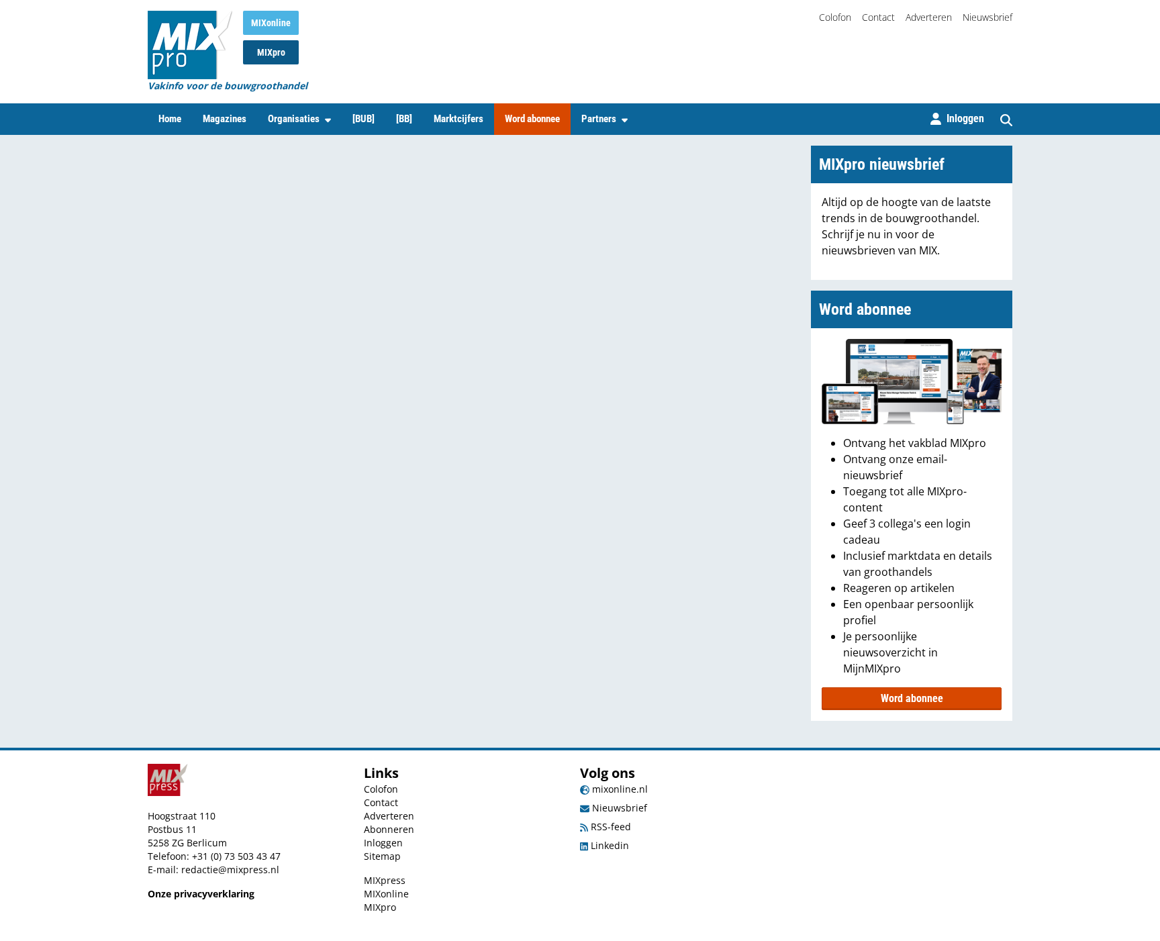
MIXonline (271, 22)
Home (169, 119)
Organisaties (294, 119)
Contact (878, 17)
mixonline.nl (618, 789)
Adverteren (929, 17)
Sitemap (382, 856)
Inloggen (383, 842)
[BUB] (363, 119)
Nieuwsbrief (987, 17)
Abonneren (389, 829)
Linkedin (608, 845)
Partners (598, 119)
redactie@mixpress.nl (230, 869)
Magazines (224, 119)
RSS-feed (609, 826)
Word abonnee (532, 119)
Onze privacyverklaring (201, 893)
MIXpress (384, 880)
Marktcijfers (458, 119)
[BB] (404, 119)
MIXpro (271, 52)
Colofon (835, 17)
